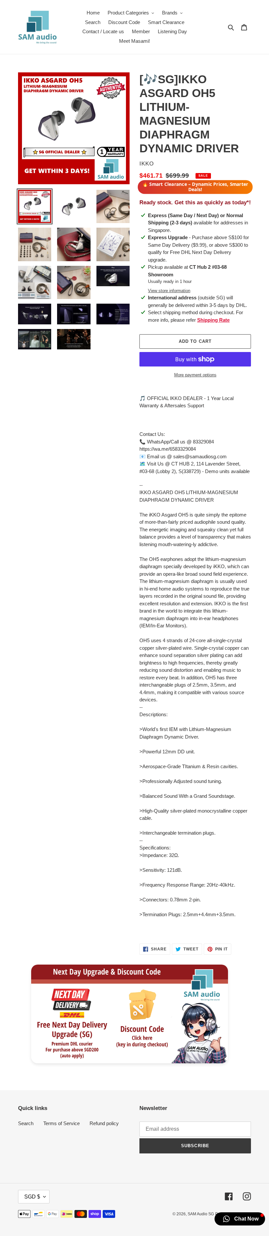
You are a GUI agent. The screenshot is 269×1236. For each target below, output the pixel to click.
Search (25, 1123)
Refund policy (104, 1123)
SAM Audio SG (201, 1214)
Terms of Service (61, 1123)
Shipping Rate (213, 320)
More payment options (195, 374)
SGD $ (32, 1196)
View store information (169, 290)
